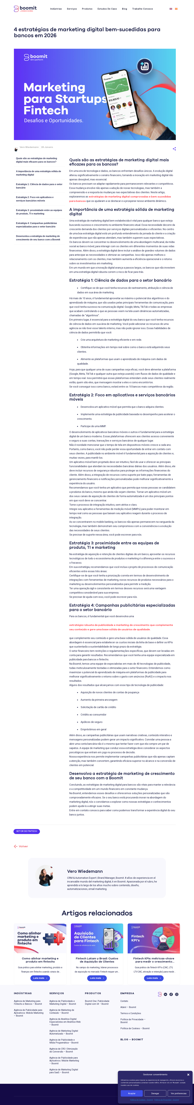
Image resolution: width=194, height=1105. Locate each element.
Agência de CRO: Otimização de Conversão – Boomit (63, 1050)
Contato (124, 1001)
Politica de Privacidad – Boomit (166, 1100)
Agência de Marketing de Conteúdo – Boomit (61, 1011)
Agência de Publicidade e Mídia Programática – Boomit (63, 1041)
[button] (188, 1074)
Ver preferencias (178, 1093)
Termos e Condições (130, 1013)
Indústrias (56, 9)
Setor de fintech (26, 831)
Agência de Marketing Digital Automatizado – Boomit (63, 1032)
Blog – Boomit (131, 1039)
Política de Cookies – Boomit (141, 1100)
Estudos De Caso (107, 9)
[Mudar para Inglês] (171, 9)
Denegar (155, 1093)
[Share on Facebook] (163, 144)
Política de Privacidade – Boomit (132, 1021)
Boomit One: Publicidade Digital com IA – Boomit (97, 1002)
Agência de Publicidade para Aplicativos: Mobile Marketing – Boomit (28, 1013)
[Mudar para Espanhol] (176, 9)
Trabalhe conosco (142, 9)
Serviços (72, 9)
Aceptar (131, 1093)
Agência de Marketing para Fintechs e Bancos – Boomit (28, 1002)
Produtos (87, 9)
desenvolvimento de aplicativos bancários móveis (100, 432)
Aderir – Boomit (128, 1007)
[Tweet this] (169, 144)
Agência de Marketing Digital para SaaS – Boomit (63, 1071)
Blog (124, 9)
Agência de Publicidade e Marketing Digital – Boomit (62, 1002)
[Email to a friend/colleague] (172, 144)
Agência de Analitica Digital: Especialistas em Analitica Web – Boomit (65, 1022)
